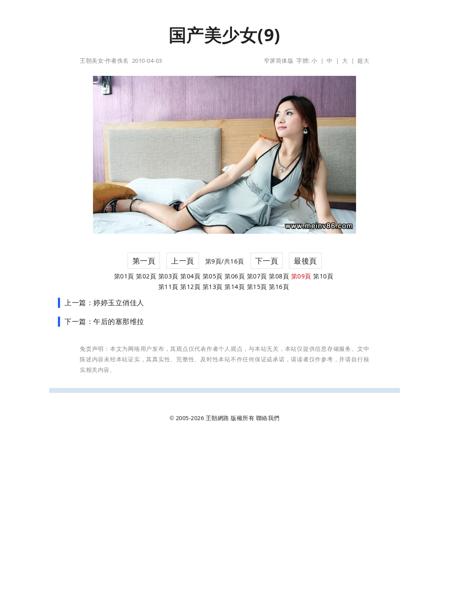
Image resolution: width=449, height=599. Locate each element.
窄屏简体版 (279, 60)
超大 (363, 60)
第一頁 (144, 261)
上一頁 (182, 261)
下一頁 (266, 261)
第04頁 (190, 276)
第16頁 (279, 286)
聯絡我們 (268, 418)
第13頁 (213, 286)
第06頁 (234, 276)
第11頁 (168, 286)
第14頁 (234, 286)
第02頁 (146, 276)
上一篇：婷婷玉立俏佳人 (104, 302)
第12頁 (190, 286)
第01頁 (124, 276)
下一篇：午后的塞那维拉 (104, 321)
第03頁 (168, 276)
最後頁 (305, 261)
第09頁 (301, 276)
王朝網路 (217, 418)
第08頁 (279, 276)
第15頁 (257, 286)
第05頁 (213, 276)
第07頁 (257, 276)
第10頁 (323, 276)
